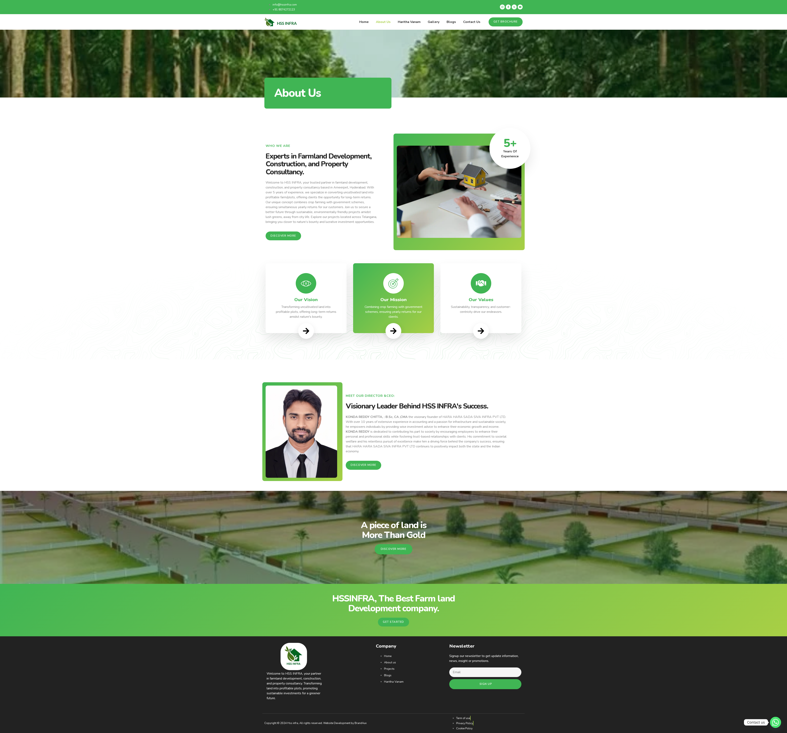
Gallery (433, 22)
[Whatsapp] (775, 722)
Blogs (451, 22)
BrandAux (361, 723)
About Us (383, 22)
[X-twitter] (514, 7)
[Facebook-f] (508, 7)
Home (364, 22)
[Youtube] (520, 7)
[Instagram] (502, 7)
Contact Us (471, 22)
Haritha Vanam (409, 22)
